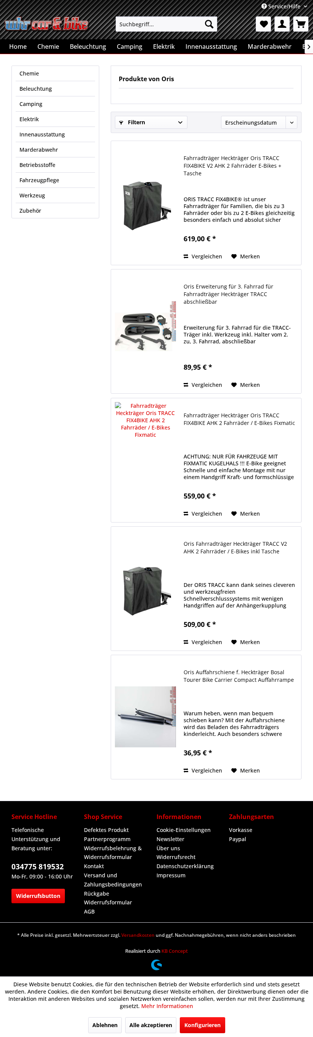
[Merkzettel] (263, 24)
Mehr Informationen (167, 1006)
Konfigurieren (202, 1025)
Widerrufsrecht (175, 857)
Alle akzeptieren (150, 1025)
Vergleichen (206, 256)
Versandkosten (138, 935)
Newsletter (170, 839)
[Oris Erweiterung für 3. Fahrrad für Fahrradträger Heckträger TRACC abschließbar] (145, 331)
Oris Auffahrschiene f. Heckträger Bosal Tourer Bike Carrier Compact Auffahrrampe (239, 675)
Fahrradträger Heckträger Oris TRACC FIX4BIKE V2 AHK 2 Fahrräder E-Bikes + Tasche (232, 165)
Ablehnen (105, 1025)
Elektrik (29, 119)
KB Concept (174, 950)
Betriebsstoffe (37, 164)
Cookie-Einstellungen (183, 829)
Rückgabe (96, 893)
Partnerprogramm (107, 839)
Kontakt (94, 866)
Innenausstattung (42, 134)
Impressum (171, 875)
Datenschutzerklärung (185, 866)
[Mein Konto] (282, 24)
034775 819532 (37, 867)
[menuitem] (167, 24)
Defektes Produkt (106, 829)
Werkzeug (32, 195)
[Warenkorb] (300, 24)
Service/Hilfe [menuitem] (284, 6)
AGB (89, 911)
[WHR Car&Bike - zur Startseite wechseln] (47, 25)
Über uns (168, 848)
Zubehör (30, 210)
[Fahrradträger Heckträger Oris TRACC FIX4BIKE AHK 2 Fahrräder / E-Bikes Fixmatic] (145, 460)
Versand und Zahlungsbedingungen (113, 880)
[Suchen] (209, 24)
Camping (30, 103)
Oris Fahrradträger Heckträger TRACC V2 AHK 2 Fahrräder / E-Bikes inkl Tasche (235, 547)
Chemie (29, 73)
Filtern (135, 122)
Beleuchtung (35, 88)
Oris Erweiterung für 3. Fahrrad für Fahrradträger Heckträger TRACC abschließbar (228, 294)
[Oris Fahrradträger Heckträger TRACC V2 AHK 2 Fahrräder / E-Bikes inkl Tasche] (145, 589)
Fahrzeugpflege (39, 180)
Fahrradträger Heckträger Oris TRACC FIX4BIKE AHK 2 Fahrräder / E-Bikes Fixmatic (239, 419)
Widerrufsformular (108, 902)
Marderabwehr (38, 149)
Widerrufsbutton (38, 895)
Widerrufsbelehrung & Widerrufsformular (113, 853)
